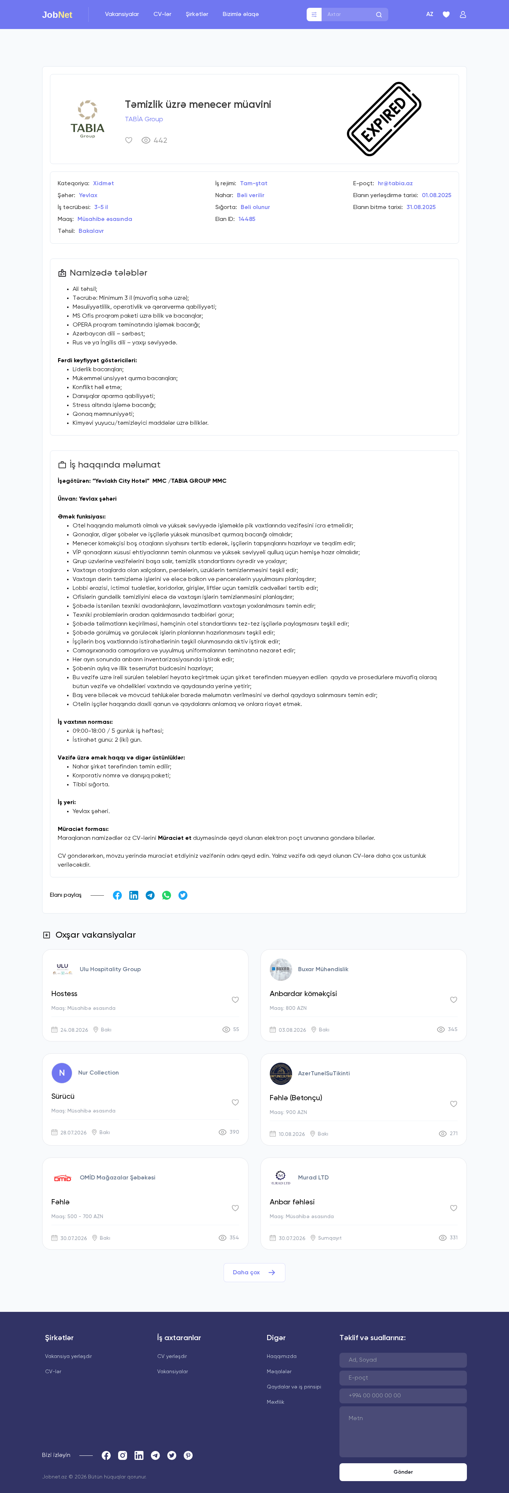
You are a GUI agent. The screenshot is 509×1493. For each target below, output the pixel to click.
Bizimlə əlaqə (241, 14)
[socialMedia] (106, 1455)
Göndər (403, 1472)
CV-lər (163, 14)
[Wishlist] (446, 14)
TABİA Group (144, 119)
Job (57, 14)
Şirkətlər (198, 14)
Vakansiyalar (122, 14)
